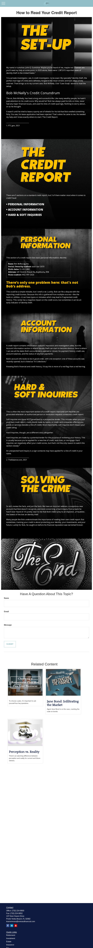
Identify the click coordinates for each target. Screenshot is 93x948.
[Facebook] (7, 925)
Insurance (10, 945)
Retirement (10, 935)
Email (6, 612)
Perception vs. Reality (24, 752)
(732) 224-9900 (18, 911)
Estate (8, 942)
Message (8, 625)
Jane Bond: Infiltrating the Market (63, 703)
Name (6, 598)
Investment (10, 938)
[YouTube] (15, 925)
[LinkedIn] (11, 925)
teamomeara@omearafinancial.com (20, 921)
